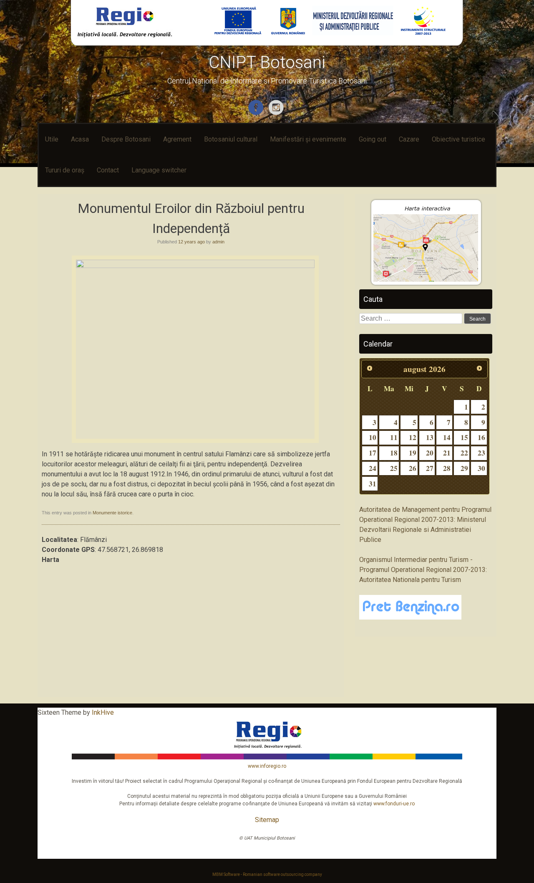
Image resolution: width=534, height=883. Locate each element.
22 (464, 453)
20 (429, 453)
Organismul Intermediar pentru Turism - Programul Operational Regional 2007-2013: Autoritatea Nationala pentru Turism (423, 570)
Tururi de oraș (64, 170)
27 (429, 468)
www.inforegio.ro (267, 766)
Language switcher (158, 170)
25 (394, 468)
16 (481, 437)
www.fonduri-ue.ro (394, 804)
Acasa (80, 139)
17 (372, 453)
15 (464, 437)
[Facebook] (256, 113)
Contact (108, 170)
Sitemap (267, 820)
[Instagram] (277, 113)
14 (447, 437)
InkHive (103, 712)
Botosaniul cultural (230, 139)
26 (412, 468)
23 (481, 453)
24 (372, 468)
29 (464, 468)
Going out (372, 139)
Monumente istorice (112, 512)
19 (412, 453)
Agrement (177, 139)
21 (447, 453)
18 (394, 453)
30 (481, 468)
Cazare (409, 139)
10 (372, 437)
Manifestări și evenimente (308, 139)
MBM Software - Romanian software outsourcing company (267, 874)
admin (218, 241)
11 (394, 437)
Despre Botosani (126, 139)
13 (429, 437)
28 (447, 468)
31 (372, 483)
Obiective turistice (458, 139)
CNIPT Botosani (267, 62)
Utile (51, 139)
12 (412, 437)
